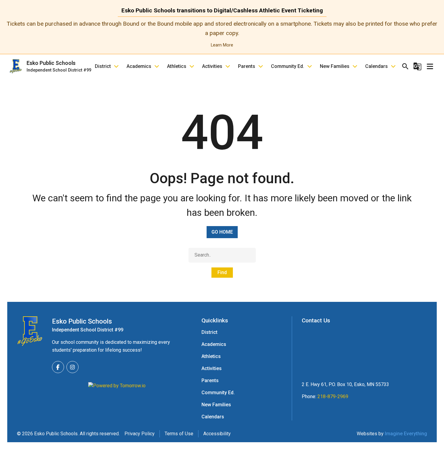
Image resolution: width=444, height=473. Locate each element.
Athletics (176, 66)
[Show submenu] (116, 66)
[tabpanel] (222, 34)
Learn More (222, 45)
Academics (139, 66)
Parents (246, 66)
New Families (334, 66)
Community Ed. (287, 66)
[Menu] (429, 66)
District (103, 66)
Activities (212, 66)
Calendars (376, 66)
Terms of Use (179, 433)
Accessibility (217, 433)
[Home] (29, 331)
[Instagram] (72, 367)
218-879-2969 (332, 396)
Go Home (222, 232)
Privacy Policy (139, 433)
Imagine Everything (406, 433)
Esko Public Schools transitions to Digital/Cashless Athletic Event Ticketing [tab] (222, 10)
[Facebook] (58, 367)
